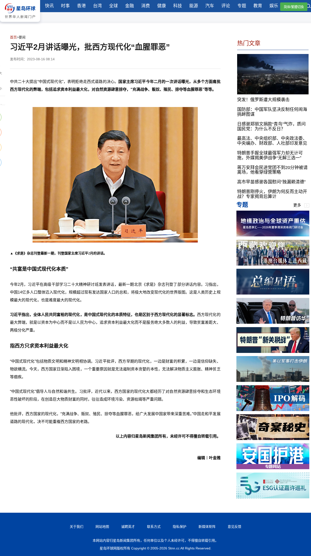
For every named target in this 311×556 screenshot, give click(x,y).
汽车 (209, 5)
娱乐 (273, 5)
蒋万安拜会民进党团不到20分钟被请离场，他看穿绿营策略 (272, 170)
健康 (161, 5)
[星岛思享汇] (272, 235)
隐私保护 (179, 527)
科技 (177, 5)
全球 (113, 5)
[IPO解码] (272, 410)
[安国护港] (272, 468)
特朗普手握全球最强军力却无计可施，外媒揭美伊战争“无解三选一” (270, 155)
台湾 (97, 5)
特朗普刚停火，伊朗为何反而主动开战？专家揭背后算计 (272, 194)
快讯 (49, 5)
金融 (129, 5)
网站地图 (102, 527)
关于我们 (76, 527)
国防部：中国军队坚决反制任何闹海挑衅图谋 (272, 112)
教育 (257, 5)
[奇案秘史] (272, 439)
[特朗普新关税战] (272, 352)
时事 (65, 5)
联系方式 (154, 527)
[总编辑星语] (272, 293)
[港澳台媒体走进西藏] (272, 264)
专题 (241, 5)
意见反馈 (234, 527)
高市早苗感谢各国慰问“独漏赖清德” (271, 181)
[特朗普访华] (272, 322)
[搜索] (308, 6)
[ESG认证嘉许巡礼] (272, 497)
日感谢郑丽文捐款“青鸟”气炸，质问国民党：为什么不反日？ (271, 126)
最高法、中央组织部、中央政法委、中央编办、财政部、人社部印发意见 (272, 141)
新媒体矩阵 (207, 527)
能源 (193, 5)
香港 (81, 5)
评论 (225, 5)
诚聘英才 (128, 527)
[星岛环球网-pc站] (20, 23)
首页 (13, 37)
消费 (145, 5)
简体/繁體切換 (294, 7)
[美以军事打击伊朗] (272, 380)
